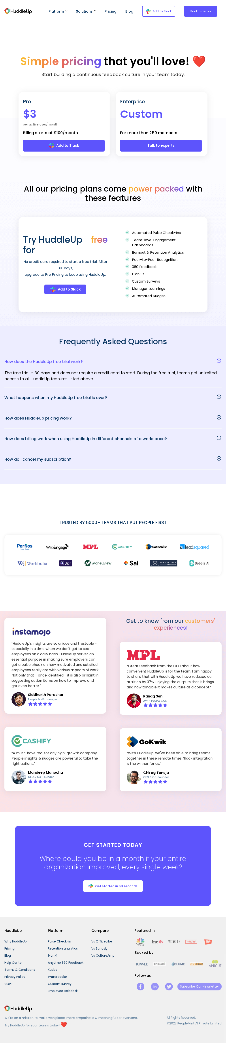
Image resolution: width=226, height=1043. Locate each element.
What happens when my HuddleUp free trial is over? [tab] (55, 397)
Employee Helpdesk (63, 991)
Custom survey (60, 984)
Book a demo (200, 11)
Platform (56, 11)
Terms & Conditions (19, 969)
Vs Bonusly (99, 948)
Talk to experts (161, 145)
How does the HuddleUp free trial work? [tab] (43, 361)
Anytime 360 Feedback (65, 962)
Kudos (52, 969)
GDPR (8, 984)
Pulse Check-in (59, 941)
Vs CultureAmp (103, 955)
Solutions (84, 11)
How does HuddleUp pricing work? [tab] (38, 418)
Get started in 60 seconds (116, 886)
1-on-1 (52, 955)
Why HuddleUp (15, 941)
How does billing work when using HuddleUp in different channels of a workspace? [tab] (85, 438)
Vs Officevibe (101, 941)
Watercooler (57, 977)
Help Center (13, 962)
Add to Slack (162, 11)
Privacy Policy (14, 977)
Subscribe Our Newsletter (199, 986)
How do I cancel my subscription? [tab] (37, 459)
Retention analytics (63, 948)
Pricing (111, 11)
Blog (129, 11)
